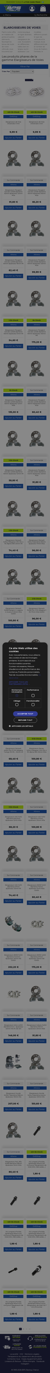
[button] (25, 683)
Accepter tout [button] (25, 714)
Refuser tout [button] (25, 720)
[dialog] (25, 686)
